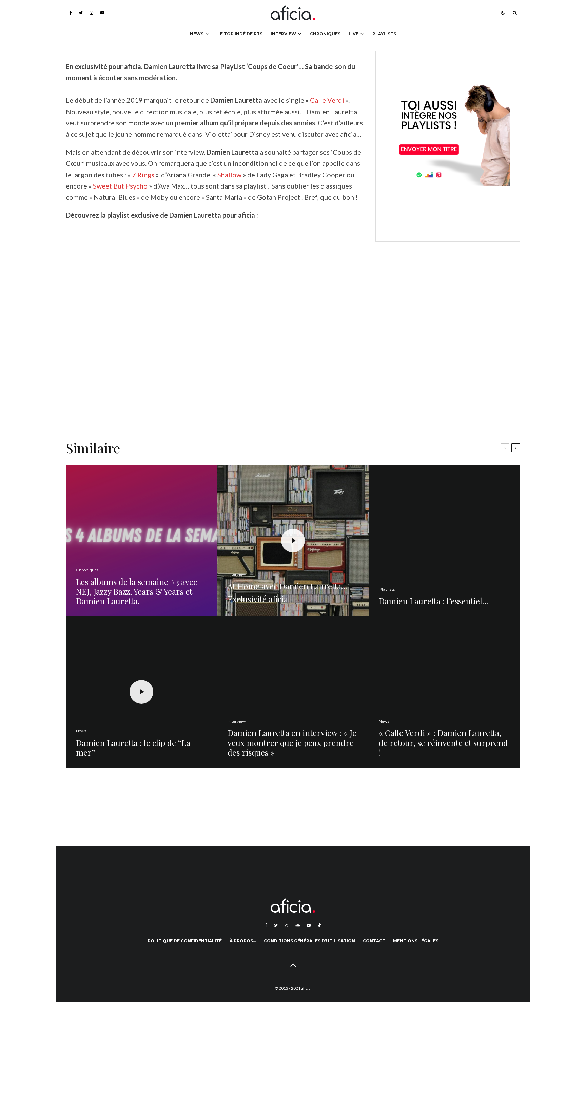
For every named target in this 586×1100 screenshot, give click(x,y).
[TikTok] (319, 925)
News (196, 33)
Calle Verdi (327, 100)
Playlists (384, 33)
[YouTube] (102, 13)
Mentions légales (415, 940)
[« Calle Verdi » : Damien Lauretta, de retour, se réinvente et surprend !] (444, 692)
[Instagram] (91, 13)
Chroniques (325, 33)
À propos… (243, 940)
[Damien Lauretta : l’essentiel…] (444, 540)
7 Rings (144, 175)
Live (353, 33)
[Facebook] (70, 13)
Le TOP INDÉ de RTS (239, 33)
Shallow (229, 175)
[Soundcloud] (297, 925)
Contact (374, 940)
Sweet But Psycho (120, 186)
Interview (283, 33)
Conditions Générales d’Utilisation (309, 940)
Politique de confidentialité (185, 940)
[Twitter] (80, 13)
